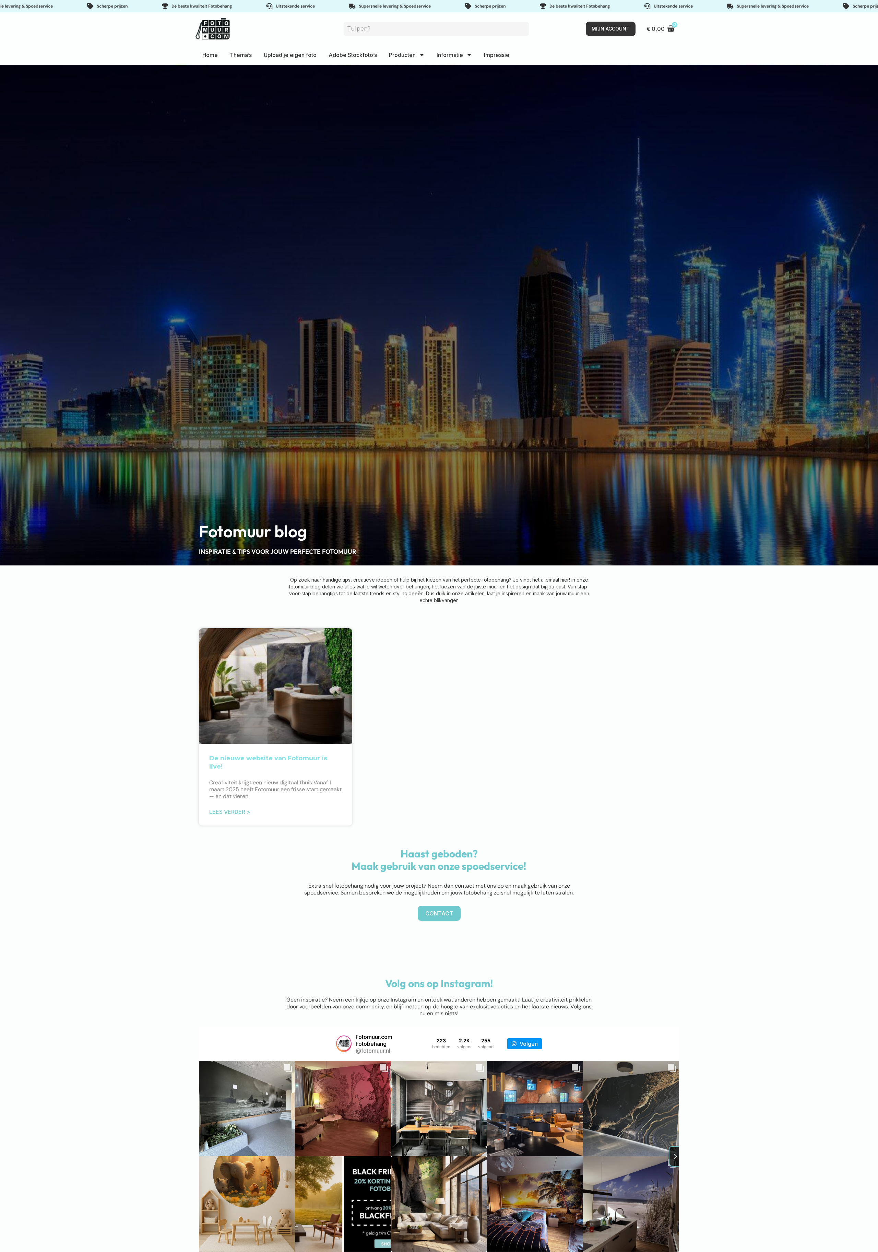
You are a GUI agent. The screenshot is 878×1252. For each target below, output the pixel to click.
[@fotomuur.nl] (343, 1044)
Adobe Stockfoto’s (353, 54)
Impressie (496, 54)
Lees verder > (229, 811)
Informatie (450, 54)
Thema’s (241, 54)
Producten (402, 54)
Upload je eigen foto (290, 54)
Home (210, 54)
